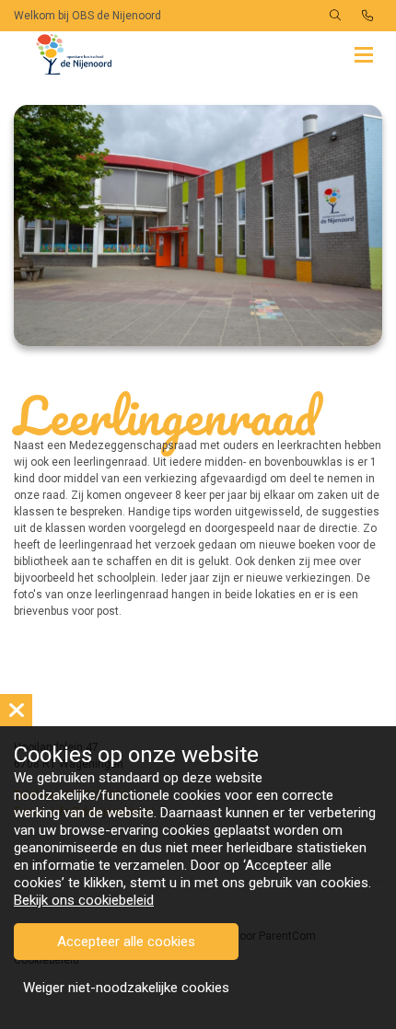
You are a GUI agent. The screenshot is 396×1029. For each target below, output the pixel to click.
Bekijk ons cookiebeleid (84, 900)
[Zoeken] (335, 15)
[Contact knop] (367, 15)
